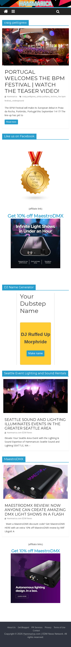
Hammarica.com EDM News (19, 432)
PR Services (36, 627)
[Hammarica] (35, 2)
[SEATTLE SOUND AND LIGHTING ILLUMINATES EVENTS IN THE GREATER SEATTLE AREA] (35, 381)
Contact (36, 630)
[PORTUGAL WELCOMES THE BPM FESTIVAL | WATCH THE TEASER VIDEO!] (35, 30)
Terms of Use (59, 627)
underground (18, 101)
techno (54, 96)
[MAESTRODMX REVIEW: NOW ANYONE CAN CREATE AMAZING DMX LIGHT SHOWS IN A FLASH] (35, 466)
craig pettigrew (29, 96)
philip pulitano (43, 96)
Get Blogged (23, 627)
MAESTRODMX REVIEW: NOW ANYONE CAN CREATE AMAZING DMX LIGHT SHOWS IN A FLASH (35, 510)
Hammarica (12, 96)
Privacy (48, 627)
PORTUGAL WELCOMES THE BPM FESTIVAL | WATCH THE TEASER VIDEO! (35, 81)
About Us (11, 627)
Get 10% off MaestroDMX (35, 216)
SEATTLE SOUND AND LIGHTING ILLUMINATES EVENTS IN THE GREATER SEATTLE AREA (35, 424)
